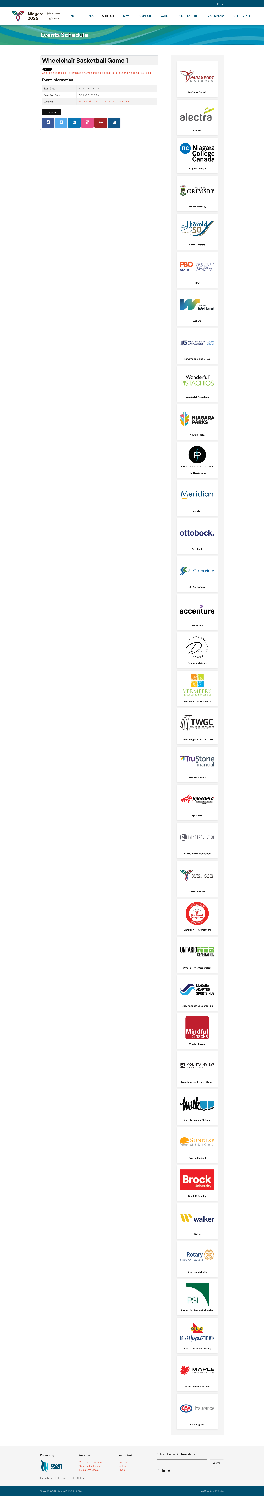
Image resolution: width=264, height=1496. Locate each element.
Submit (216, 1462)
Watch (165, 15)
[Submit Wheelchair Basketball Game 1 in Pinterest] (114, 123)
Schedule (108, 15)
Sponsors (145, 15)
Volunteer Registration (91, 1462)
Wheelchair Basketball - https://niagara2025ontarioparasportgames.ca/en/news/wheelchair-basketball (97, 72)
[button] (132, 1491)
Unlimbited (218, 1490)
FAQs (90, 15)
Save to (51, 112)
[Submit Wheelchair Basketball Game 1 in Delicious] (87, 123)
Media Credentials (89, 1469)
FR (217, 4)
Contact (122, 1466)
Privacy (122, 1469)
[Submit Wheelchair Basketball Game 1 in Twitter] (61, 123)
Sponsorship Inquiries (90, 1466)
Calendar (123, 1462)
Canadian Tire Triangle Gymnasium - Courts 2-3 (103, 101)
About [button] (75, 15)
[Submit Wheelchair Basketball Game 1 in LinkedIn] (74, 123)
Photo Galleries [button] (188, 15)
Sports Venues (242, 15)
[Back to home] (37, 16)
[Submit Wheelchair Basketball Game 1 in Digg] (100, 123)
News (126, 15)
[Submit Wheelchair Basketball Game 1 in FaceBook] (48, 123)
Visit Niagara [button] (216, 15)
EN (221, 4)
